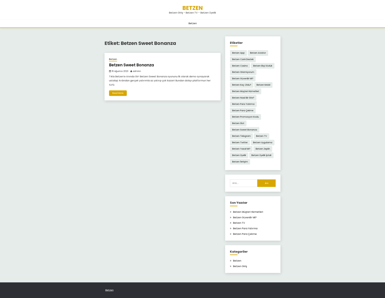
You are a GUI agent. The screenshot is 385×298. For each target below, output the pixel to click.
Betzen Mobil (263, 84)
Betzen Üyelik (239, 155)
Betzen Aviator (258, 52)
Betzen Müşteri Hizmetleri (245, 91)
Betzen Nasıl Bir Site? (243, 97)
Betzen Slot (238, 123)
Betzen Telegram (241, 136)
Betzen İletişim (240, 161)
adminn (137, 71)
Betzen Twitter (240, 142)
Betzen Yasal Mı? (241, 148)
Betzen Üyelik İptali (261, 155)
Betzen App (238, 52)
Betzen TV (261, 136)
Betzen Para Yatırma (243, 104)
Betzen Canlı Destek (243, 59)
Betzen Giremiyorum (243, 72)
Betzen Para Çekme (242, 110)
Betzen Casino (240, 65)
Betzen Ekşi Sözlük (262, 65)
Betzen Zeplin (263, 148)
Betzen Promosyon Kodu (245, 116)
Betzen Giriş (240, 266)
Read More (117, 93)
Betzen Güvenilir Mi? (242, 78)
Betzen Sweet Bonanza (132, 65)
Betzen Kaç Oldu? (241, 84)
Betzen (192, 8)
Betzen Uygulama (262, 142)
